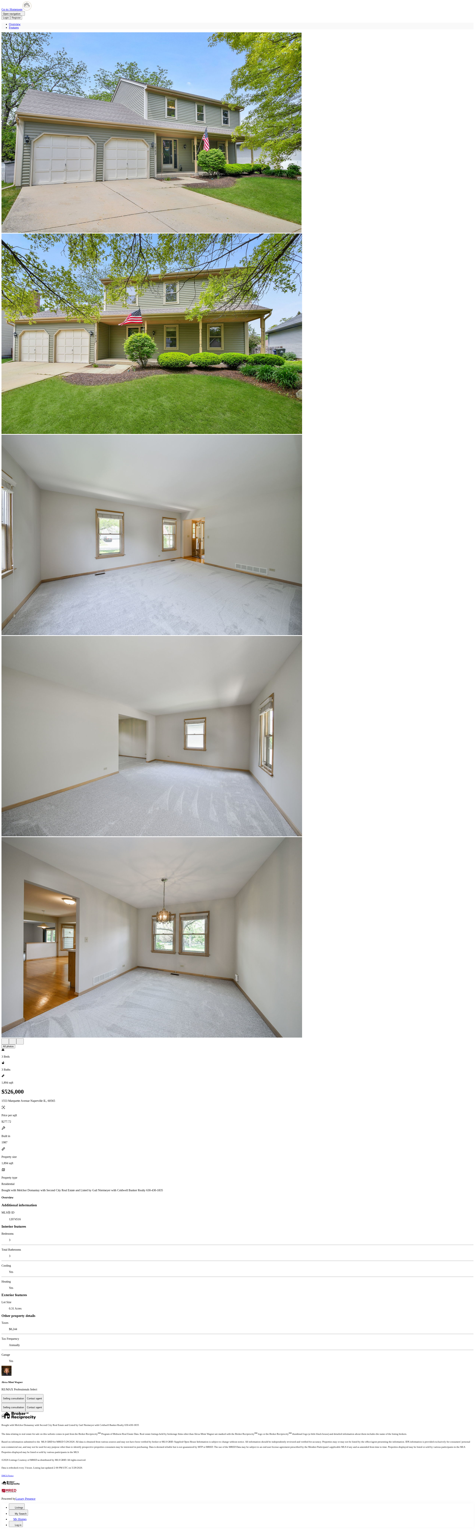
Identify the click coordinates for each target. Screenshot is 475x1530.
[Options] (5, 1041)
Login (6, 17)
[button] (237, 132)
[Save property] (12, 1041)
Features (14, 27)
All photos (8, 1046)
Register (16, 17)
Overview (15, 24)
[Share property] (20, 1041)
